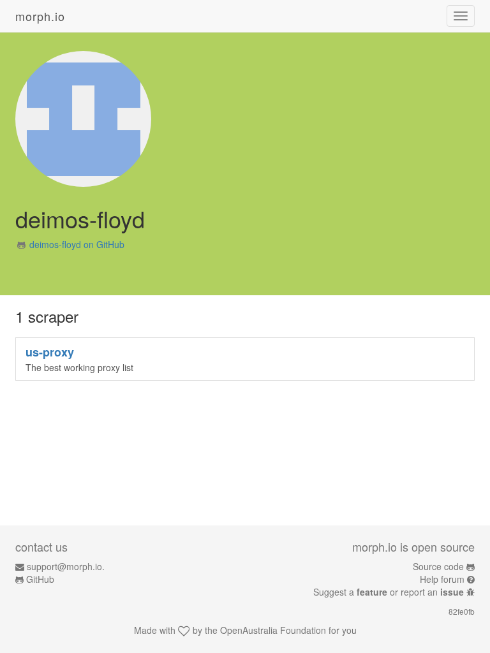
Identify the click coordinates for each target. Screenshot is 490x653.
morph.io (40, 16)
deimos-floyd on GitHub (76, 244)
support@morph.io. (66, 566)
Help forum (442, 579)
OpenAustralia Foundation (273, 630)
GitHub (40, 579)
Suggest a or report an (388, 591)
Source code (438, 566)
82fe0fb (462, 611)
